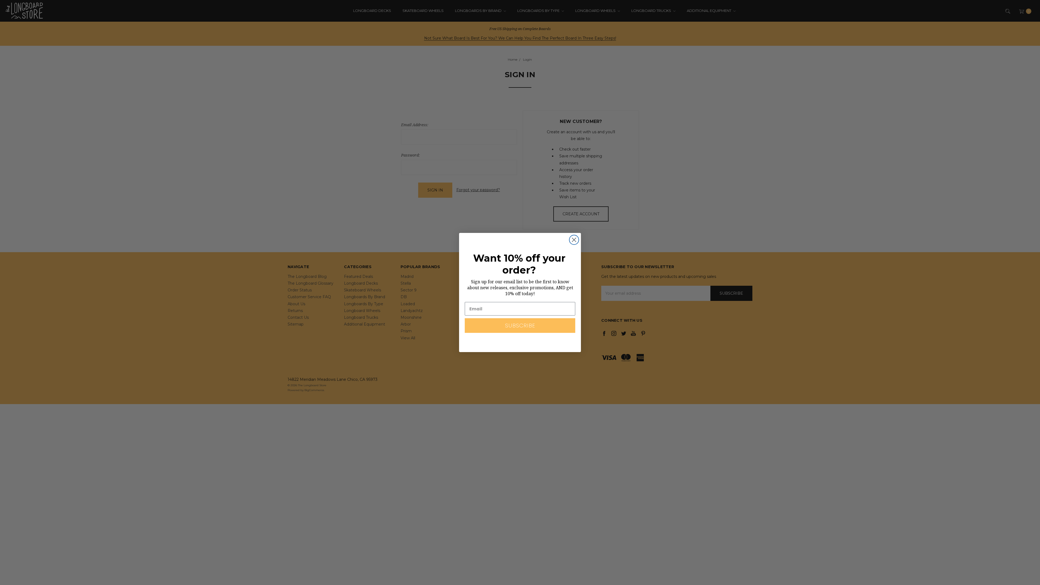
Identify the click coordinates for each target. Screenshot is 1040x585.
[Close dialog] (574, 240)
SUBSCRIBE (520, 325)
